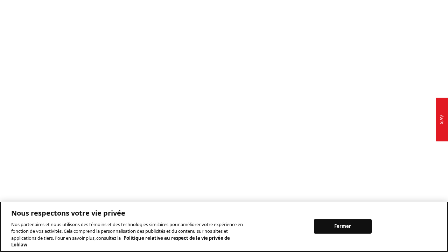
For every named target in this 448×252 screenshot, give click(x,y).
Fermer (342, 226)
